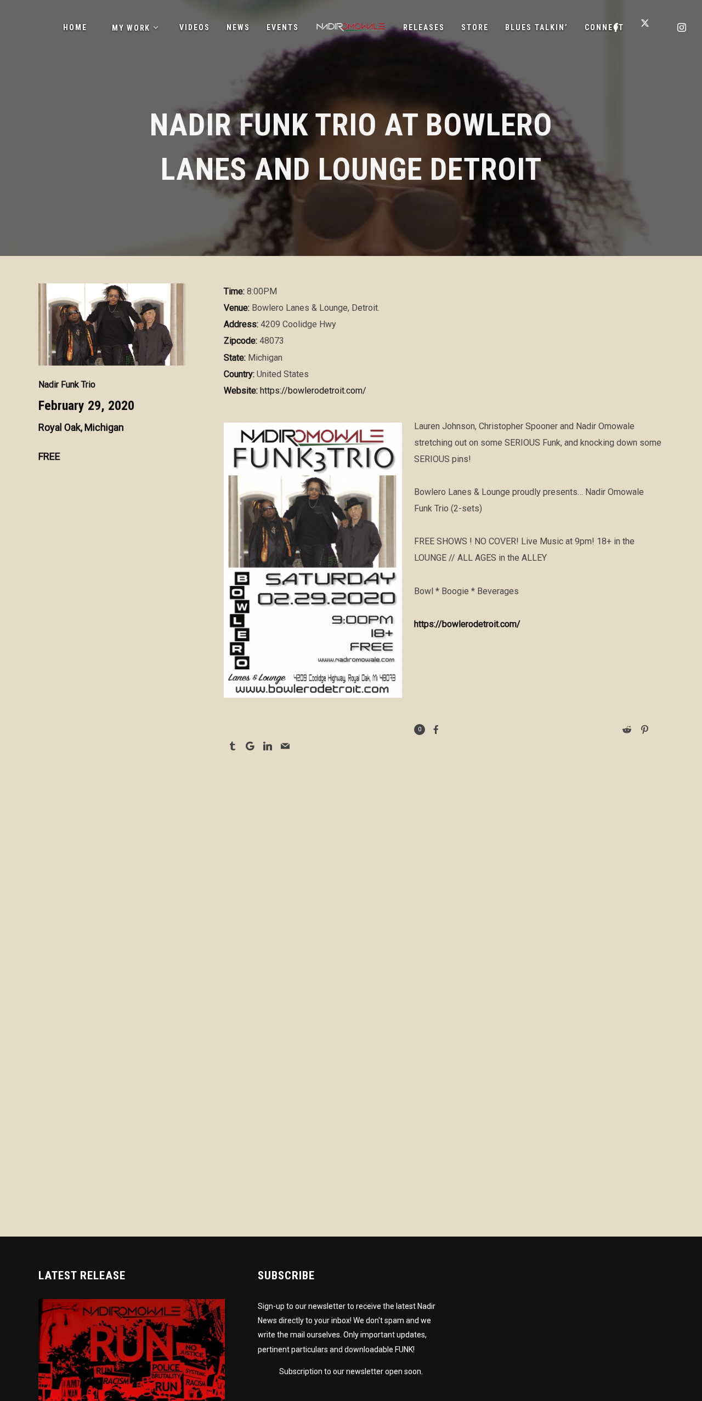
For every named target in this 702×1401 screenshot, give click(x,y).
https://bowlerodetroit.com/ (313, 390)
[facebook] (616, 27)
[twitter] (649, 27)
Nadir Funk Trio (66, 384)
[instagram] (682, 27)
